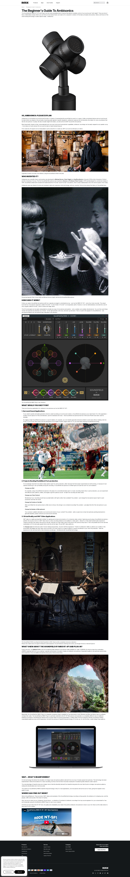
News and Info (69, 849)
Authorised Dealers (48, 853)
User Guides (50, 2)
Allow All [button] (20, 872)
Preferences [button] (9, 872)
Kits (22, 855)
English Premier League (61, 421)
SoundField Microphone (48, 181)
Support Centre (47, 846)
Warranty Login (47, 849)
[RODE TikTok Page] (102, 873)
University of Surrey (31, 181)
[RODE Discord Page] (107, 873)
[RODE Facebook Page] (93, 873)
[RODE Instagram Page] (97, 873)
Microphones (24, 846)
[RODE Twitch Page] (105, 873)
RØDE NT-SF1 (81, 303)
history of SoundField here (99, 185)
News (23, 7)
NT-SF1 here (40, 804)
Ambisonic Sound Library (44, 800)
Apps (42, 2)
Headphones (24, 851)
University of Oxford (101, 179)
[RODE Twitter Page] (95, 873)
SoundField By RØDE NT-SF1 (31, 13)
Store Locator (46, 851)
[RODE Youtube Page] (100, 873)
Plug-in (44, 13)
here (55, 14)
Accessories (24, 853)
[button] (107, 3)
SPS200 (91, 415)
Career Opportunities (70, 851)
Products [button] (35, 2)
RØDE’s (25, 651)
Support (58, 2)
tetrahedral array (65, 303)
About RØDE (68, 846)
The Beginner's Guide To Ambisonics (33, 7)
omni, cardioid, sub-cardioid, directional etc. (83, 309)
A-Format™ (56, 182)
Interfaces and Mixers (26, 849)
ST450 (85, 415)
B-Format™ (64, 182)
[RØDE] (25, 3)
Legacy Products (47, 855)
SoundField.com (30, 796)
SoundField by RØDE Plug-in (37, 714)
